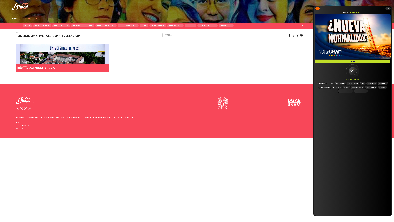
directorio (20, 128)
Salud (144, 26)
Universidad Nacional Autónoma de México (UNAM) (43, 117)
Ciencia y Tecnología (106, 26)
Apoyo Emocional (42, 26)
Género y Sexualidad (128, 26)
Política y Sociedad (207, 26)
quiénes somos (21, 122)
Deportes (190, 26)
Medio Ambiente (158, 26)
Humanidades (226, 26)
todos (27, 26)
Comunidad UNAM (61, 26)
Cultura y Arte (175, 26)
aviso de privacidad (23, 125)
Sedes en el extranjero (82, 26)
